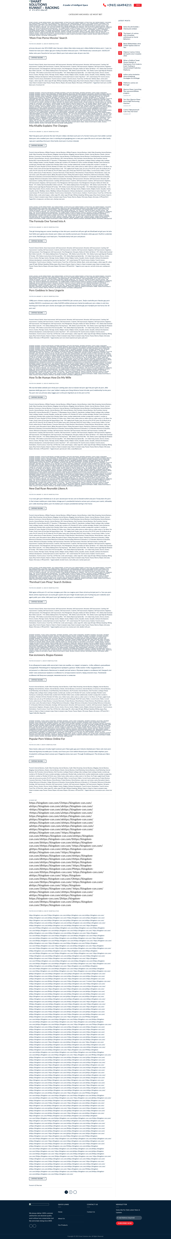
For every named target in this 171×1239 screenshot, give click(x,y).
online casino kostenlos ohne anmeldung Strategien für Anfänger (131, 76)
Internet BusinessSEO (75, 97)
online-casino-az (100, 102)
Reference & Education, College (81, 108)
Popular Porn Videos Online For (47, 739)
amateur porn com (60, 337)
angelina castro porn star (61, 627)
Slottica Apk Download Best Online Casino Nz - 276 (61, 26)
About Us (61, 1218)
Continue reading (38, 57)
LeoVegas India (76, 98)
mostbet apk (40, 99)
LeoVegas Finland (65, 98)
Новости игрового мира (61, 34)
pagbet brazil (92, 103)
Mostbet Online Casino (56, 100)
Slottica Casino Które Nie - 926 (39, 27)
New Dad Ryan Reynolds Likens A (48, 488)
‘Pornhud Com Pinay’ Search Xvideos (50, 582)
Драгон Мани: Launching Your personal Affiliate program (132, 91)
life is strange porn (38, 199)
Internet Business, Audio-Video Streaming (93, 92)
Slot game (97, 24)
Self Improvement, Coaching (102, 22)
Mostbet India (33, 100)
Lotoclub (108, 98)
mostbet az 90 (49, 99)
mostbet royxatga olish (89, 100)
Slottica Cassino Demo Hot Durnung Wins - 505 (52, 72)
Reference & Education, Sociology (68, 110)
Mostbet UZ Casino (37, 102)
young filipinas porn (76, 448)
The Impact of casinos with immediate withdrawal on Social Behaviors (131, 36)
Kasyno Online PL (44, 98)
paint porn (84, 337)
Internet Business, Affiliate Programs (41, 92)
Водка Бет (43, 713)
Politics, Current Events (48, 105)
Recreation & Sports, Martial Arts (59, 108)
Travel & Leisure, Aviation (50, 119)
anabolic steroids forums (61, 559)
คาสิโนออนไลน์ (52, 35)
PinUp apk (105, 104)
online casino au (88, 102)
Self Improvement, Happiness (96, 23)
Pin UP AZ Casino (36, 104)
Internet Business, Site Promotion (57, 97)
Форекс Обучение (41, 35)
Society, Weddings (89, 29)
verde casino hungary (47, 32)
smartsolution (53, 43)
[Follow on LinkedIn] (34, 1226)
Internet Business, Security (61, 96)
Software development (36, 30)
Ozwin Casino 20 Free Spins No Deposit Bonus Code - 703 (69, 103)
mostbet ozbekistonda (72, 100)
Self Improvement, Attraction (62, 22)
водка (103, 32)
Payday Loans (102, 103)
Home (60, 1212)
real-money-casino (87, 106)
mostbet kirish (44, 100)
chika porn (92, 790)
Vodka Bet (36, 713)
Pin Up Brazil (47, 104)
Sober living (65, 28)
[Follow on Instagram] (31, 1226)
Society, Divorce (75, 28)
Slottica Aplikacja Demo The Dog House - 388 (93, 26)
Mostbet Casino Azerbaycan (90, 99)
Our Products (63, 1225)
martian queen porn (84, 559)
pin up (87, 168)
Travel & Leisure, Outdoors (70, 31)
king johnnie (54, 98)
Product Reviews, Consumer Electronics (97, 105)
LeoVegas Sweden (99, 98)
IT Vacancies (101, 97)
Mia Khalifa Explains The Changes (48, 126)
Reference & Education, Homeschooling (52, 109)
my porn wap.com (85, 266)
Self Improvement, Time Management (57, 24)
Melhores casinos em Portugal (130, 84)
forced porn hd (40, 85)
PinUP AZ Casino (34, 105)
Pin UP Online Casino (90, 104)
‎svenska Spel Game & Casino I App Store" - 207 (75, 30)
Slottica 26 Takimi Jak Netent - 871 (89, 68)
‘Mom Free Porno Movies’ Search (48, 38)
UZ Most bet (102, 31)
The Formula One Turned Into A (47, 221)
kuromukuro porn (100, 790)
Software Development (52, 30)
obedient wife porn (85, 627)
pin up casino (56, 104)
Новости (43, 34)
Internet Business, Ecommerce (56, 95)
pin (108, 103)
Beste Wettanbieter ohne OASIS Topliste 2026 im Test (132, 45)
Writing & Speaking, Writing (91, 32)
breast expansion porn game (73, 337)
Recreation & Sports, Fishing (38, 108)
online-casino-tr (98, 166)
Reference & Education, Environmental (40, 176)
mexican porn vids (74, 627)
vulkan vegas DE (60, 32)
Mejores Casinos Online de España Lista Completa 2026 (132, 54)
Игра (107, 32)
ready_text (76, 106)
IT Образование (62, 160)
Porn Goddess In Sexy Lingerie (46, 290)
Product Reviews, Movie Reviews (39, 106)
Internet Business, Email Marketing (98, 95)
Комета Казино (34, 34)
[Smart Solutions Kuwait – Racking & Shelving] (44, 5)
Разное (89, 34)
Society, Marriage (98, 28)
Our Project (47, 103)
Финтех (100, 34)
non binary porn (48, 199)
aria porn (57, 448)
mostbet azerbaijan (74, 99)
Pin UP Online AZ (77, 104)
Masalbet (32, 99)
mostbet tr (101, 100)
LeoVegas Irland (87, 98)
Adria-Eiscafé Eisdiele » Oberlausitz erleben (131, 28)
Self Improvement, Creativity (57, 23)
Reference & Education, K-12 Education (78, 109)
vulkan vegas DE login (73, 32)
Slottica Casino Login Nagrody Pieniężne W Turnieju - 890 (68, 27)
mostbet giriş (104, 99)
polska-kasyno (78, 105)
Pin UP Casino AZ (66, 104)
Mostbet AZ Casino (61, 99)
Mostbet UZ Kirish (50, 102)
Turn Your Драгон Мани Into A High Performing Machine (131, 101)
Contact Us (91, 1212)
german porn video (65, 448)
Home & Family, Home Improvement (40, 22)
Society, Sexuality (65, 29)
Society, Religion (41, 29)
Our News (39, 103)
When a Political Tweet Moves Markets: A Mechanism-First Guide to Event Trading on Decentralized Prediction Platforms (132, 65)
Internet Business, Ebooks (103, 94)
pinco (99, 104)
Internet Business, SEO (96, 96)
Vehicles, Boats (34, 32)
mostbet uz (104, 164)
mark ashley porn (74, 559)
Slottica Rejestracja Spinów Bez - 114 (48, 28)
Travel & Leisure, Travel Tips (88, 31)
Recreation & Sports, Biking (103, 106)
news (71, 102)
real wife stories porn (96, 266)
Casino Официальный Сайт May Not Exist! (131, 110)
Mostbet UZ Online (63, 102)
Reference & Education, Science (46, 110)
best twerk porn (101, 82)
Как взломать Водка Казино (46, 655)
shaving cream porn (59, 199)
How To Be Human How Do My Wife (50, 377)
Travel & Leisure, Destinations (50, 31)
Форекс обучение (66, 82)
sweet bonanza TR (97, 30)
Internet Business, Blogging (66, 94)
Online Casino (78, 102)
